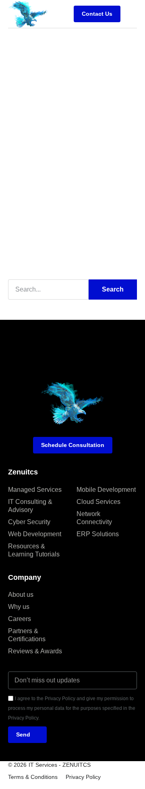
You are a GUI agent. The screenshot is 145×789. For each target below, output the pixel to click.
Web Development (34, 534)
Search (113, 289)
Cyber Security (29, 521)
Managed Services (35, 489)
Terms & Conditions (33, 777)
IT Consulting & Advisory (30, 505)
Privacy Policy (83, 777)
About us (20, 594)
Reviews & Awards (35, 651)
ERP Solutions (98, 534)
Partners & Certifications (27, 634)
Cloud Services (98, 501)
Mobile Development (106, 489)
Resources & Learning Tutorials (34, 550)
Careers (19, 618)
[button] (130, 13)
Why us (18, 606)
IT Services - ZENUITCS (60, 765)
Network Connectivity (94, 517)
